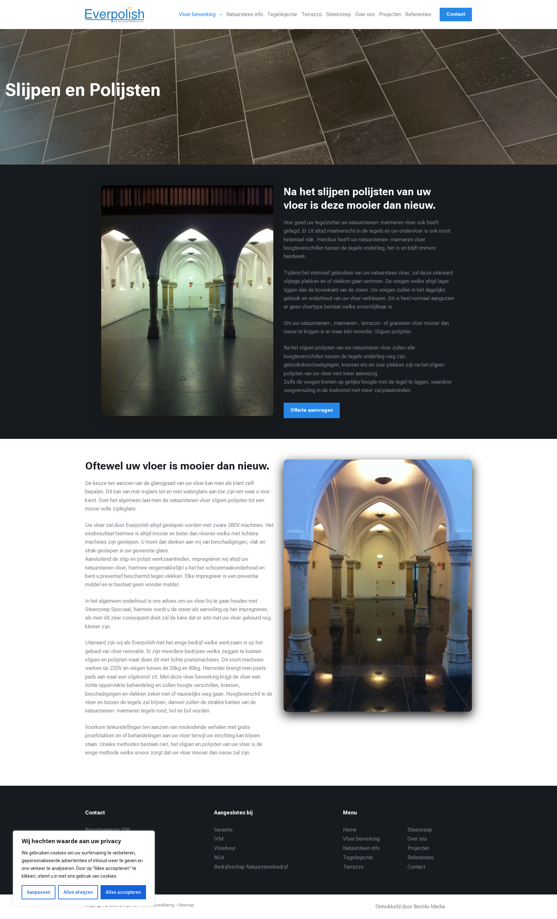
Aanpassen (38, 892)
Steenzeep (338, 14)
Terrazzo (311, 14)
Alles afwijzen (78, 892)
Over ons (365, 14)
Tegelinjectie (282, 14)
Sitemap (186, 905)
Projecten (390, 14)
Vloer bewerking (197, 14)
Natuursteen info (244, 14)
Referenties (418, 14)
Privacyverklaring (158, 905)
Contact (455, 14)
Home (350, 830)
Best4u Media (429, 907)
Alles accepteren (123, 892)
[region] (84, 868)
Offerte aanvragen (311, 410)
